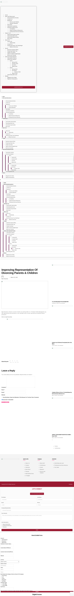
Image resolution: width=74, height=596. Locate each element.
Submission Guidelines (10, 110)
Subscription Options (10, 152)
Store (3, 138)
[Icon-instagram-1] (51, 46)
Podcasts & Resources (10, 112)
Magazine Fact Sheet (10, 175)
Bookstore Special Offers (10, 141)
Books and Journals (9, 147)
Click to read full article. (7, 316)
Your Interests (4, 513)
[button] (37, 179)
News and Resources (8, 184)
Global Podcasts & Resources (14, 115)
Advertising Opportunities (10, 124)
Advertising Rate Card (10, 123)
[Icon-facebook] (44, 46)
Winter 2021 (14, 162)
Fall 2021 (13, 160)
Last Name (39, 497)
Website (3, 394)
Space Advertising (6, 524)
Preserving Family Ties (10, 143)
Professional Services (7, 525)
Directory (5, 526)
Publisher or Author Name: (6, 543)
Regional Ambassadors (10, 177)
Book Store (8, 126)
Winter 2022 (13, 169)
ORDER (37, 591)
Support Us (4, 118)
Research (7, 104)
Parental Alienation (12, 107)
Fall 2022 (13, 166)
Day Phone (3, 586)
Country (2, 559)
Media (3, 172)
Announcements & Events (10, 100)
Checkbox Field (4, 582)
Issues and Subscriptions (7, 149)
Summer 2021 (14, 158)
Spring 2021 (14, 157)
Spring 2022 (14, 165)
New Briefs (8, 109)
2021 (10, 155)
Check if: (2, 538)
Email (3, 392)
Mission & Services (11, 136)
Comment (4, 387)
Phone (38, 502)
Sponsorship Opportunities (11, 121)
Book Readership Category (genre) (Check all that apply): (12, 574)
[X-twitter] (47, 46)
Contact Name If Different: (6, 547)
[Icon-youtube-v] (55, 46)
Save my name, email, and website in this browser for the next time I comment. (21, 397)
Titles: (2, 567)
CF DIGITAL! (11, 113)
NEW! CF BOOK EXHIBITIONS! (11, 146)
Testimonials (11, 132)
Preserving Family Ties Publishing (12, 135)
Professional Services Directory (14, 117)
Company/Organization (6, 507)
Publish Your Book (9, 144)
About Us (4, 127)
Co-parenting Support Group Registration (60, 301)
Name (3, 389)
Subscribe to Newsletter (8, 399)
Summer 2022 (17, 168)
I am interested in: (5, 522)
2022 (10, 163)
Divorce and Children (13, 105)
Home (3, 96)
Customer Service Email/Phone (7, 551)
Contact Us (8, 102)
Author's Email (3, 563)
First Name (3, 497)
